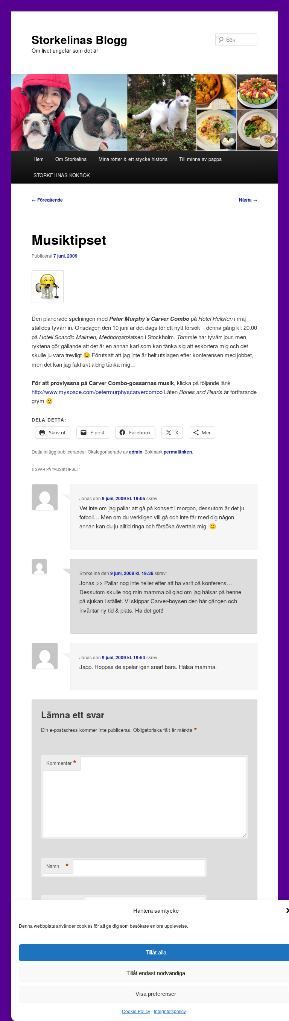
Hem (38, 158)
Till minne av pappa (200, 158)
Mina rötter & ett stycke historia (133, 158)
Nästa (248, 199)
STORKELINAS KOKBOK (61, 175)
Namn (57, 866)
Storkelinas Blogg (79, 39)
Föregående (47, 199)
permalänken (178, 451)
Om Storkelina (71, 158)
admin (135, 451)
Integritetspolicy (170, 1011)
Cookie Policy (136, 1011)
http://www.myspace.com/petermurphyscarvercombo (97, 392)
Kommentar (61, 763)
